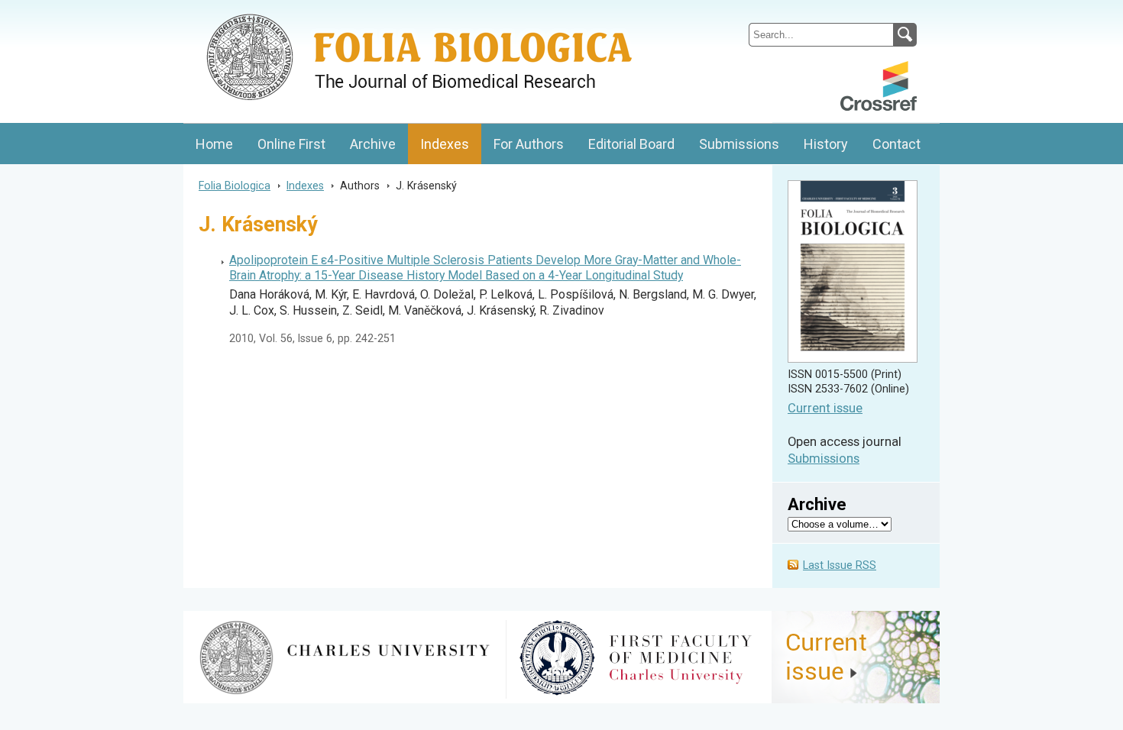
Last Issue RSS (839, 565)
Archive (373, 144)
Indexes (444, 144)
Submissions (739, 144)
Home (214, 144)
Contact (896, 144)
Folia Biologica (234, 185)
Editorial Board (631, 144)
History (826, 144)
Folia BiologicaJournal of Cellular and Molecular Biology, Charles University (344, 13)
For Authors (529, 144)
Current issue (825, 408)
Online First (291, 144)
